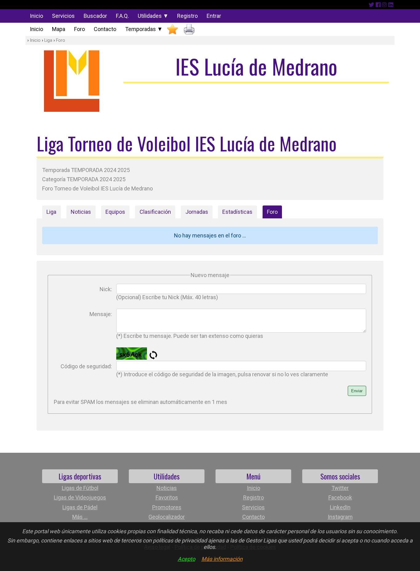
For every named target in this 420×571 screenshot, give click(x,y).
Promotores (166, 507)
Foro (79, 29)
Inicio (36, 16)
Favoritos (167, 497)
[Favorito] (172, 29)
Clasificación (155, 212)
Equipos (115, 212)
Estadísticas (237, 212)
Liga (48, 40)
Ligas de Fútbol (80, 488)
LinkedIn (340, 507)
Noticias (81, 212)
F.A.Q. (122, 16)
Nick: (106, 289)
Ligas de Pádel (79, 507)
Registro (187, 16)
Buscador (95, 16)
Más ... (80, 517)
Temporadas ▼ (144, 29)
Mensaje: (100, 314)
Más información (222, 559)
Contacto (105, 29)
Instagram (340, 517)
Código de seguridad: (86, 366)
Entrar (214, 16)
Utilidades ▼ (153, 16)
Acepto (186, 559)
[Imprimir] (189, 29)
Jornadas (196, 212)
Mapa (58, 29)
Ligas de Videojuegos (80, 497)
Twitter (340, 488)
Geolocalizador (167, 517)
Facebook (340, 497)
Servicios (63, 16)
